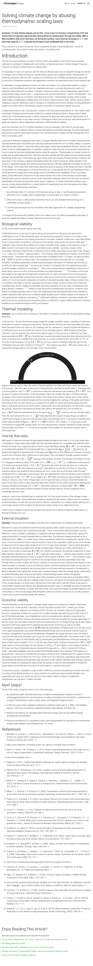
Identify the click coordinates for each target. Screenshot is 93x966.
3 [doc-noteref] (32, 93)
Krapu (14, 3)
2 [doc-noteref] (31, 77)
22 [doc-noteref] (71, 556)
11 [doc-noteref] (39, 268)
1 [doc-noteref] (47, 66)
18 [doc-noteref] (76, 388)
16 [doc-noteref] (39, 297)
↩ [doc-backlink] (36, 740)
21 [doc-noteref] (62, 553)
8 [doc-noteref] (24, 253)
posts (73, 3)
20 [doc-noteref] (68, 544)
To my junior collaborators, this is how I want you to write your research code (34, 939)
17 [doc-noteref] (45, 344)
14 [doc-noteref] (25, 288)
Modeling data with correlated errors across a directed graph (28, 947)
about (67, 3)
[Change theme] (87, 2)
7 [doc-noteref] (60, 247)
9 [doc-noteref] (14, 256)
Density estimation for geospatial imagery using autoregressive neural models (35, 951)
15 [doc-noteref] (27, 288)
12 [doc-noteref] (63, 271)
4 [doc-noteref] (66, 93)
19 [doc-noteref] (43, 468)
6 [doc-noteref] (53, 96)
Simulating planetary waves (13, 943)
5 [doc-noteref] (86, 93)
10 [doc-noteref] (29, 265)
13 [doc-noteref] (65, 271)
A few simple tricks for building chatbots (19, 955)
